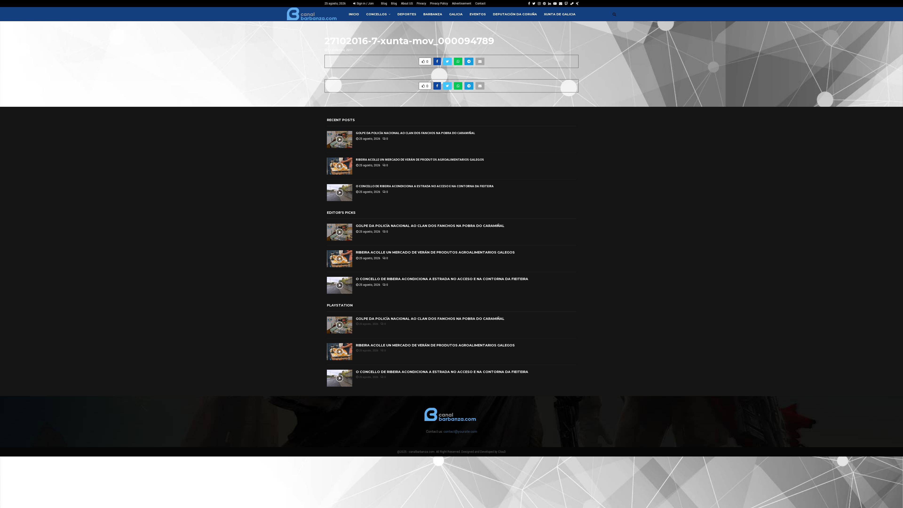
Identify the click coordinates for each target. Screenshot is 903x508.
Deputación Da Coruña (515, 14)
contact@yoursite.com (460, 431)
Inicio (354, 14)
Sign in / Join (365, 3)
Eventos (478, 14)
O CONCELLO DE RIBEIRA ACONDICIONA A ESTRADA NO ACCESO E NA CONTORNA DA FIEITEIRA (425, 186)
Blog (384, 3)
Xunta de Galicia (559, 14)
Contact (480, 3)
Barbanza (432, 14)
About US (407, 3)
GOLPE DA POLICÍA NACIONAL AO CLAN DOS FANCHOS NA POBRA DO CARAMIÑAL (415, 133)
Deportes (406, 14)
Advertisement (461, 3)
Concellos (376, 14)
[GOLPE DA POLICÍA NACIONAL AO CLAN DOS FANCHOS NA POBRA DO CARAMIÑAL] (339, 139)
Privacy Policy (439, 3)
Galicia (456, 14)
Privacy (421, 3)
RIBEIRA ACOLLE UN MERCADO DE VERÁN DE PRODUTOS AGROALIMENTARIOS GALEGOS (420, 159)
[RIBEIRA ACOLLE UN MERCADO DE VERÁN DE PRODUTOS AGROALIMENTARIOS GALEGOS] (339, 166)
